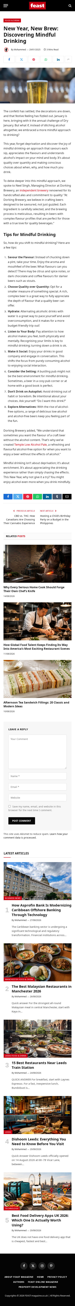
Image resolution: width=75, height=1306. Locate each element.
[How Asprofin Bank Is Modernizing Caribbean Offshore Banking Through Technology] (38, 881)
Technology (11, 1208)
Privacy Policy (57, 1276)
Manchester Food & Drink (19, 979)
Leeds (8, 1132)
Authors (18, 1281)
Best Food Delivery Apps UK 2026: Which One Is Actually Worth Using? (40, 1220)
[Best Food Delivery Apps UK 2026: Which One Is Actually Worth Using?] (38, 1191)
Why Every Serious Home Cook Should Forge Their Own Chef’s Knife (33, 589)
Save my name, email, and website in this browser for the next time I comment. (34, 808)
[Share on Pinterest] (33, 59)
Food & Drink (12, 20)
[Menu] (5, 6)
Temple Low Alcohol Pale (30, 444)
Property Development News (38, 1287)
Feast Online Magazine (43, 1281)
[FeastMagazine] (37, 5)
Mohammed (20, 49)
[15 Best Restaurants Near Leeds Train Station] (38, 1039)
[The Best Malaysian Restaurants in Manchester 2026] (38, 962)
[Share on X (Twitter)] (21, 59)
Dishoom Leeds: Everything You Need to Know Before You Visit (39, 1141)
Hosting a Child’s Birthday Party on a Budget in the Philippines (55, 519)
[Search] (70, 6)
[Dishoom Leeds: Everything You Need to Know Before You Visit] (38, 1115)
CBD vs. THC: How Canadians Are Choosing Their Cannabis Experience (19, 519)
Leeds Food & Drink (15, 1055)
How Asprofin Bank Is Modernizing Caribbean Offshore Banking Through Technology (42, 910)
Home (40, 1276)
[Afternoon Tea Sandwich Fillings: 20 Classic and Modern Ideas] (37, 679)
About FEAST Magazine (19, 1276)
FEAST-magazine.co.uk (36, 1295)
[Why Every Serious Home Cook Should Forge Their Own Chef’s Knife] (37, 564)
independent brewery (34, 190)
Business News (12, 898)
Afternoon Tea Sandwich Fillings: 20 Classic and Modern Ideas (36, 704)
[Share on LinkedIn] (58, 59)
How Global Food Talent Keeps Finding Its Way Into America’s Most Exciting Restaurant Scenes (36, 647)
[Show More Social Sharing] (68, 59)
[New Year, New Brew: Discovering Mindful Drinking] (37, 85)
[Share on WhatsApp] (46, 59)
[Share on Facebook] (9, 59)
